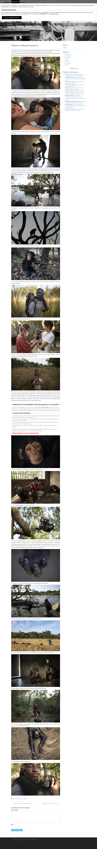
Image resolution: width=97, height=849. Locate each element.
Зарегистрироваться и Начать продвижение (25, 433)
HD (16, 798)
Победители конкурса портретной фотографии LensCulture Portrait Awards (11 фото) (75, 106)
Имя (12, 824)
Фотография (55, 1)
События (67, 58)
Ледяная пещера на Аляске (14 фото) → (51, 803)
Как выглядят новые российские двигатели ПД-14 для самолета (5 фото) (75, 79)
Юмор (28, 1)
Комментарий (14, 810)
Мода (33, 1)
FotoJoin (19, 839)
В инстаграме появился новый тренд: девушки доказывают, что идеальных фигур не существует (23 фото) (74, 92)
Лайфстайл (23, 1)
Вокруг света (16, 1)
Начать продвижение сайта (11, 17)
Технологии (39, 1)
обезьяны (25, 798)
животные (20, 798)
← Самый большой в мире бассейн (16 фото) (21, 803)
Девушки (9, 1)
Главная (3, 1)
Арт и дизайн (47, 1)
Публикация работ (34, 839)
